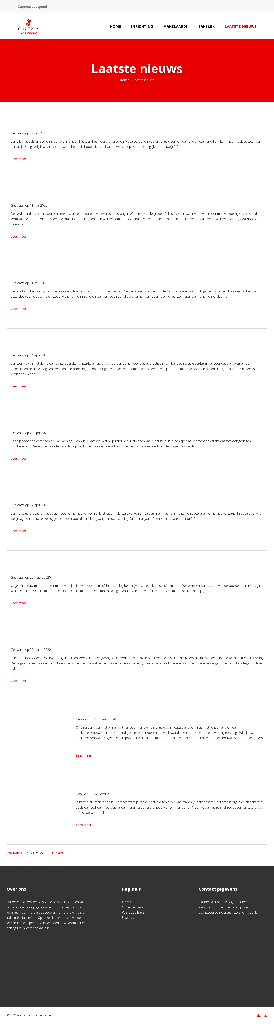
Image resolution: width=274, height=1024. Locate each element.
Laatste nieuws (240, 26)
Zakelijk (206, 26)
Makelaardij (175, 26)
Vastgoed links (133, 912)
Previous (13, 853)
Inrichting (142, 26)
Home (115, 26)
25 (41, 853)
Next (59, 853)
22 (28, 853)
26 (45, 853)
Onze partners (132, 907)
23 (32, 853)
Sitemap (128, 917)
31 (53, 853)
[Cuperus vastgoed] (28, 26)
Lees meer (18, 159)
